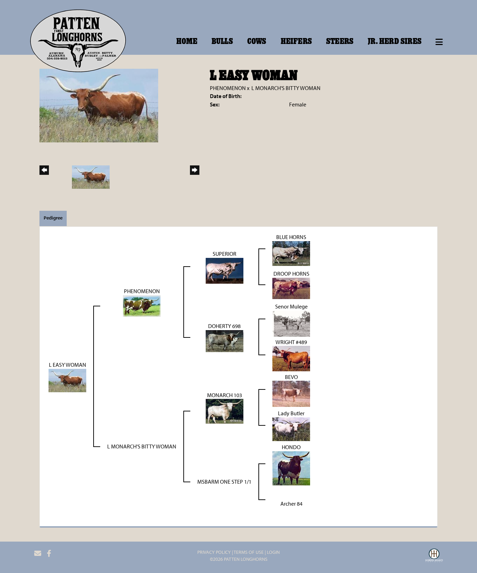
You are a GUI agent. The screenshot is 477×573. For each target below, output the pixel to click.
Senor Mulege (291, 306)
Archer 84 (291, 503)
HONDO (291, 447)
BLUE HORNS (291, 236)
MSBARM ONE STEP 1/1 (224, 481)
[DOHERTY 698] (224, 340)
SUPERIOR (224, 253)
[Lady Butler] (291, 428)
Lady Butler (291, 413)
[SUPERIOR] (224, 270)
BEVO (291, 376)
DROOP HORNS (291, 273)
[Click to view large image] (98, 104)
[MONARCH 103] (224, 410)
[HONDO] (291, 467)
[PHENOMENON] (142, 305)
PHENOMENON (228, 87)
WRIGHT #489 (291, 341)
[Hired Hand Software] (434, 556)
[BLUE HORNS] (291, 252)
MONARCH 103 (224, 395)
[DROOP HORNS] (291, 287)
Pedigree (53, 218)
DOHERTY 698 (224, 325)
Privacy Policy (214, 552)
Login (273, 552)
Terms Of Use (249, 552)
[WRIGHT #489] (291, 358)
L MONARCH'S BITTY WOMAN (286, 87)
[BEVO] (291, 393)
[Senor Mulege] (291, 322)
